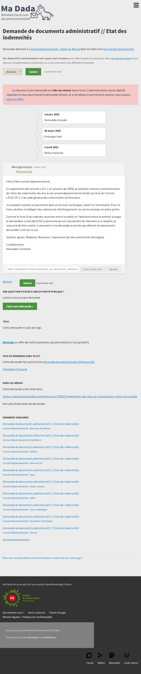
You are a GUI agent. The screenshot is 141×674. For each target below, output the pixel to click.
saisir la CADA (14, 99)
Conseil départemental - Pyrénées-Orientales (28, 521)
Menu (136, 4)
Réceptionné (24, 171)
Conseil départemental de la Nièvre (22, 440)
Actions (11, 72)
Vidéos (101, 662)
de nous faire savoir (121, 58)
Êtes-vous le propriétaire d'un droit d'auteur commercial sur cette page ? (43, 558)
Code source (131, 662)
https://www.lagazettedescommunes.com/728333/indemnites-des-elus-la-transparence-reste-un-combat (70, 396)
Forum (89, 662)
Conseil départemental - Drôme (20, 451)
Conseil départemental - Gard (19, 474)
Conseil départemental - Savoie (20, 532)
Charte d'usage (57, 612)
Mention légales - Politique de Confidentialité (27, 617)
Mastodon (114, 662)
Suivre (33, 72)
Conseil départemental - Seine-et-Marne (54, 49)
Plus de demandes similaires (16, 539)
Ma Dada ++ (10, 342)
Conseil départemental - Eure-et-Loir (23, 463)
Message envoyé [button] (22, 167)
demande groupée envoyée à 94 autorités (69, 362)
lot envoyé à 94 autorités (118, 49)
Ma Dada (27, 12)
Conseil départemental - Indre (19, 498)
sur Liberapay (30, 637)
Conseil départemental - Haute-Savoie (23, 486)
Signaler (113, 269)
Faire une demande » (19, 306)
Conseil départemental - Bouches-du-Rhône (26, 428)
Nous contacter (36, 612)
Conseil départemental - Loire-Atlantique (25, 509)
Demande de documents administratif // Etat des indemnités (41, 424)
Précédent (9, 369)
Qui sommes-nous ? (13, 612)
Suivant (22, 369)
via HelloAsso (49, 637)
